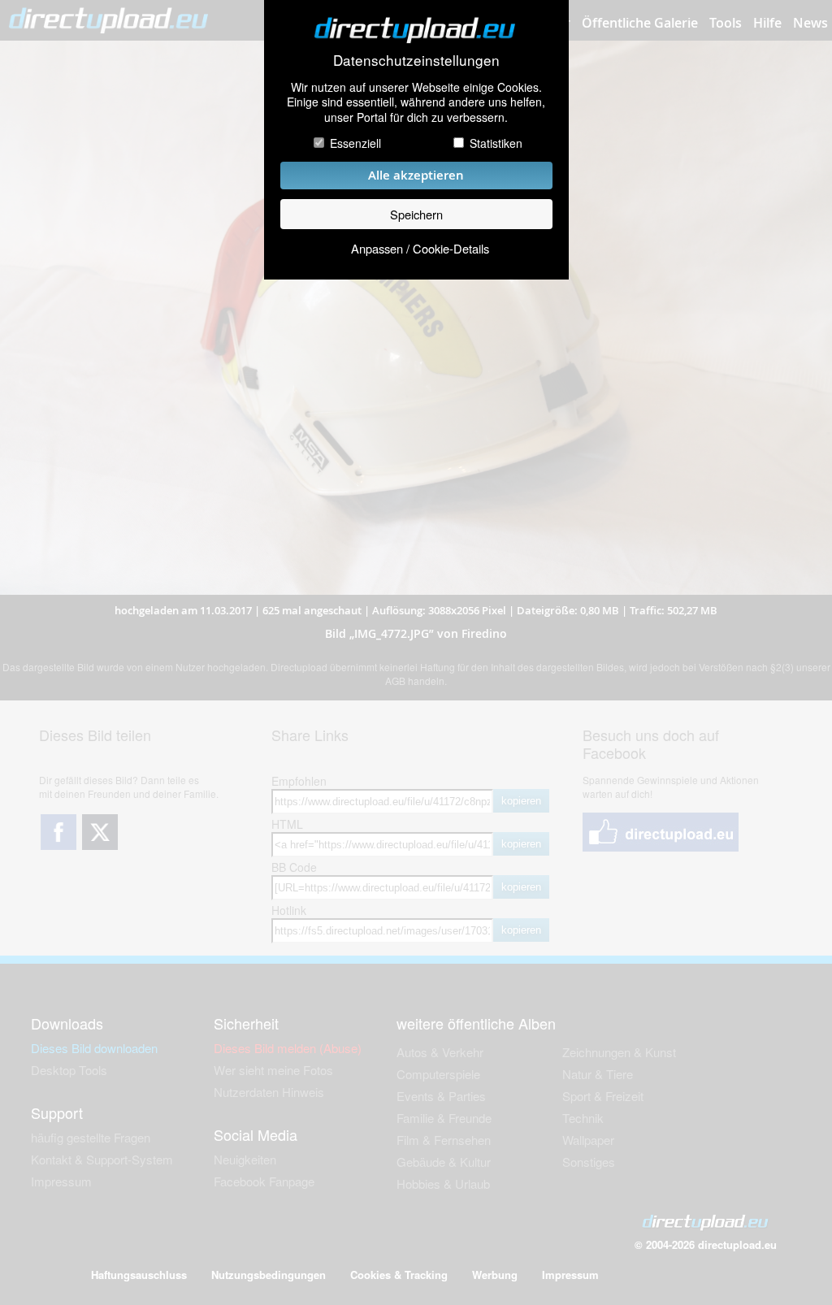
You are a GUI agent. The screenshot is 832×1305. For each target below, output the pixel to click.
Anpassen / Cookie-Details (420, 248)
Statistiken (496, 143)
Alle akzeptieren (416, 175)
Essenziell (355, 143)
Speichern (416, 214)
